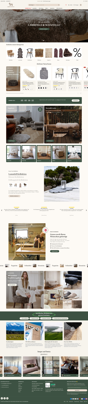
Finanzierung (76, 401)
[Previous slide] (40, 40)
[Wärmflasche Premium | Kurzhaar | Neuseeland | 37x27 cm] (44, 73)
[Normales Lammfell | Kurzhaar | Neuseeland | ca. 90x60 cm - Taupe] (57, 89)
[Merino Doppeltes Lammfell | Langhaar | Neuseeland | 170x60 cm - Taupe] (28, 89)
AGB (64, 401)
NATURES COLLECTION (41, 81)
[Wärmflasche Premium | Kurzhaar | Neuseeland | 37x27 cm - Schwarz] (41, 88)
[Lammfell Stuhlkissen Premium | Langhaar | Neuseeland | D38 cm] (75, 73)
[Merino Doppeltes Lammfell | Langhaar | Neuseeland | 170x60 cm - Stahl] (26, 89)
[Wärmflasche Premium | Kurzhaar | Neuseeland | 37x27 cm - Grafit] (46, 88)
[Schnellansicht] (34, 68)
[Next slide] (47, 40)
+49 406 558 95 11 (5, 385)
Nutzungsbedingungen (83, 392)
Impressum (71, 401)
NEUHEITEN (3, 1)
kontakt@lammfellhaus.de (6, 383)
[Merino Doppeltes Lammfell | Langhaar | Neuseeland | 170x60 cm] (29, 73)
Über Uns (85, 401)
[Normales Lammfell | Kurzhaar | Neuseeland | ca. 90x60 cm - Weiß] (59, 89)
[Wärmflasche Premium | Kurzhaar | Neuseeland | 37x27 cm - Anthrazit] (39, 88)
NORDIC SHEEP (25, 81)
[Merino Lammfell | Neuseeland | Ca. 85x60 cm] (15, 185)
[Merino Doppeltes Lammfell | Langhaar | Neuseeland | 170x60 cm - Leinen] (23, 89)
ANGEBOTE (8, 1)
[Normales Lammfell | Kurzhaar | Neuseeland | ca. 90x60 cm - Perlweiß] (54, 89)
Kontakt (81, 401)
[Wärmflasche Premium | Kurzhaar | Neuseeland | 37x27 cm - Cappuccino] (43, 88)
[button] (43, 40)
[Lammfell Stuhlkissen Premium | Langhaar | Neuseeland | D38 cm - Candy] (77, 88)
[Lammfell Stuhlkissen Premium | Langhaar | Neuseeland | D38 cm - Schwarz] (72, 88)
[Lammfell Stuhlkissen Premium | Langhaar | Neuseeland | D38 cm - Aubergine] (70, 88)
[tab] (17, 174)
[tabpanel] (23, 190)
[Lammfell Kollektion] (62, 184)
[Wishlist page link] (66, 5)
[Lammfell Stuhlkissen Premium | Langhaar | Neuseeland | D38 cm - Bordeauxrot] (74, 88)
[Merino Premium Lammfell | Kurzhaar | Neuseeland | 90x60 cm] (10, 185)
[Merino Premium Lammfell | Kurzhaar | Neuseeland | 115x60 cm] (25, 185)
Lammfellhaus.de (7, 401)
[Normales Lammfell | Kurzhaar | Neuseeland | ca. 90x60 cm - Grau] (61, 89)
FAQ (67, 401)
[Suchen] (58, 5)
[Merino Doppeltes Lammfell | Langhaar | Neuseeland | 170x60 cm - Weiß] (30, 89)
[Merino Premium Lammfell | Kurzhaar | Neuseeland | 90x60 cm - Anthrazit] (85, 88)
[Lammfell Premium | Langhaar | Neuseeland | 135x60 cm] (20, 185)
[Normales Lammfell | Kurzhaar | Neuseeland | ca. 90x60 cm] (59, 73)
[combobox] (44, 5)
